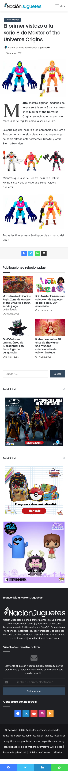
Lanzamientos (12, 19)
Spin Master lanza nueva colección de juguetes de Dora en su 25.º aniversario (50, 301)
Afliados (58, 752)
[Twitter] (30, 253)
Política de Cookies (39, 752)
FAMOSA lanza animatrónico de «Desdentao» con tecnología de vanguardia (13, 346)
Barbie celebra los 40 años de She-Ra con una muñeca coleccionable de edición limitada (48, 346)
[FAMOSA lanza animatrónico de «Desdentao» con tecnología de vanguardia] (18, 327)
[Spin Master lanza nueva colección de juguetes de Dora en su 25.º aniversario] (50, 284)
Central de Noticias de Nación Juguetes (27, 47)
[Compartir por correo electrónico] (44, 253)
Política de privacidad (14, 752)
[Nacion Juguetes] (23, 5)
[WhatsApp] (37, 253)
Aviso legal (56, 746)
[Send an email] (48, 47)
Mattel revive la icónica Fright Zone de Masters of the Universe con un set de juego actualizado (17, 302)
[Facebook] (24, 253)
